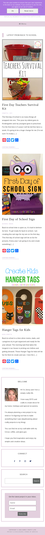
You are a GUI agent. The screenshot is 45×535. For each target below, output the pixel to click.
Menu (23, 24)
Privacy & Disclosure (15, 531)
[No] (42, 8)
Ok (13, 11)
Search (24, 474)
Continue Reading (8, 147)
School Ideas (7, 223)
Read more (28, 11)
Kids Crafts (7, 334)
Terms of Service (31, 531)
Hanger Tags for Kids (16, 329)
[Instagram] (30, 458)
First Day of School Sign (18, 219)
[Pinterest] (20, 461)
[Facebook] (14, 461)
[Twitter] (30, 461)
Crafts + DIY (7, 113)
